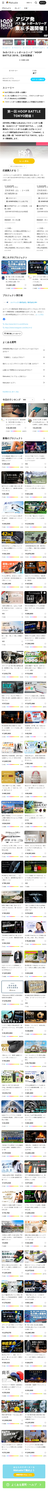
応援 (26, 8)
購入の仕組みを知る (16, 166)
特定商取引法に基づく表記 (11, 392)
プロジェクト (6, 8)
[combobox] (28, 399)
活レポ (18, 8)
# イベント (27, 48)
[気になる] (25, 285)
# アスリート (16, 48)
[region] (24, 272)
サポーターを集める (38, 79)
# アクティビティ (39, 48)
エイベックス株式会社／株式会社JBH (23, 302)
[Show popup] (36, 2)
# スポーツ (6, 48)
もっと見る (24, 161)
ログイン (42, 2)
